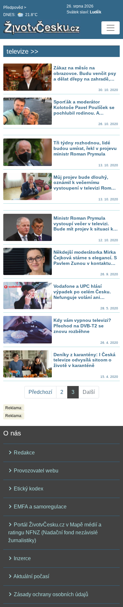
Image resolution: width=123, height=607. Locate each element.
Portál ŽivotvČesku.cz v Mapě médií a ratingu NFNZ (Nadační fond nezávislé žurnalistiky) (54, 532)
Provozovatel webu (35, 470)
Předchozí (40, 392)
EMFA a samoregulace (39, 506)
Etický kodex (27, 488)
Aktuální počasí (30, 576)
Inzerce (21, 558)
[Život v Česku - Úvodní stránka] (42, 27)
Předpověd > (14, 7)
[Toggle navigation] (110, 27)
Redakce (23, 452)
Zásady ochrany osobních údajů (50, 594)
